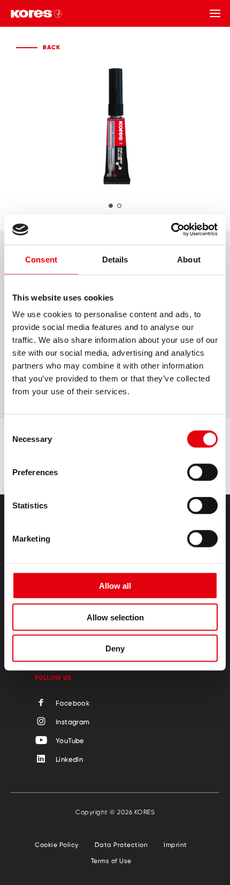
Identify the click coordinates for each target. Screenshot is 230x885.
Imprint (175, 845)
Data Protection (121, 845)
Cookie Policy (57, 845)
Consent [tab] (41, 259)
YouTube (70, 740)
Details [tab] (115, 259)
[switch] (202, 472)
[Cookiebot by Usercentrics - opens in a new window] (171, 230)
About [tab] (189, 259)
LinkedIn (69, 759)
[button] (111, 206)
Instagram (73, 721)
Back (51, 47)
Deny (115, 648)
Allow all (115, 585)
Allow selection (115, 616)
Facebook (73, 703)
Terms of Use (111, 861)
